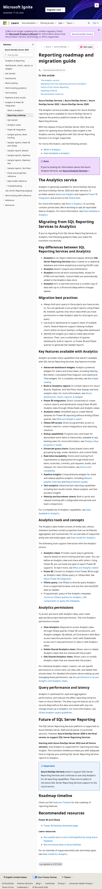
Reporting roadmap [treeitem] (16, 115)
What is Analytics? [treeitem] (15, 110)
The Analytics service (50, 80)
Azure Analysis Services (75, 170)
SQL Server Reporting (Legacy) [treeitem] (18, 190)
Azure (48, 47)
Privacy (61, 883)
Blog (38, 883)
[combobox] (18, 50)
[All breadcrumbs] (41, 47)
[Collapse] (33, 44)
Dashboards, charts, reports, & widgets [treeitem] (19, 67)
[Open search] (89, 23)
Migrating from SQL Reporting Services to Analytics (63, 83)
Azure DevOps (60, 47)
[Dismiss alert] (97, 5)
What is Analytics (52, 149)
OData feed (74, 197)
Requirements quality (77, 481)
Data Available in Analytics (57, 153)
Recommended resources (52, 94)
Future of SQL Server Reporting (55, 87)
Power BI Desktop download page (61, 825)
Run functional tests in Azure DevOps (62, 844)
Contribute (50, 883)
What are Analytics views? (69, 419)
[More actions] (97, 47)
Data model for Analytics (83, 537)
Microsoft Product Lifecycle (23, 34)
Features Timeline (62, 802)
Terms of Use (8, 887)
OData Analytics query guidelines (55, 712)
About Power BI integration (57, 578)
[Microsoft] (5, 23)
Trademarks (22, 887)
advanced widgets (65, 194)
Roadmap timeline (49, 90)
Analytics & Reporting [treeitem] (15, 60)
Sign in (96, 23)
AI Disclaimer (8, 883)
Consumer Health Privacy (80, 883)
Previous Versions (25, 883)
